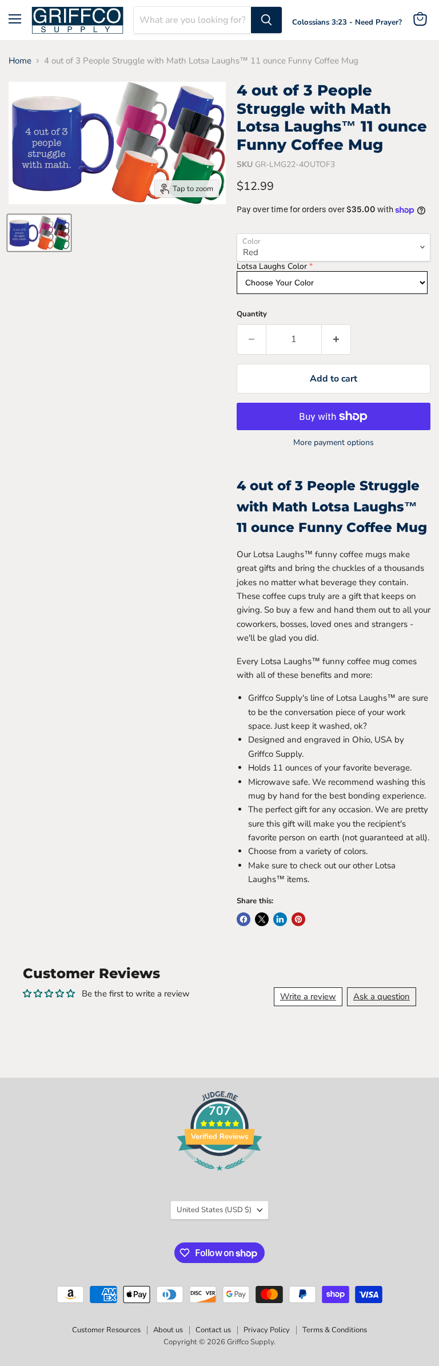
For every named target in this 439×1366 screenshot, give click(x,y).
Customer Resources (106, 1330)
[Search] (266, 20)
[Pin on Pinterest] (298, 919)
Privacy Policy (267, 1330)
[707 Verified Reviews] (219, 1176)
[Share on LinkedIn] (280, 919)
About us (168, 1330)
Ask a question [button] (381, 996)
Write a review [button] (308, 996)
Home (20, 61)
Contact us (213, 1330)
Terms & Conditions (334, 1330)
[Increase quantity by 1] (336, 339)
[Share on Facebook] (243, 919)
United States (214, 1210)
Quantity (252, 314)
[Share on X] (262, 919)
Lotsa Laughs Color (272, 266)
